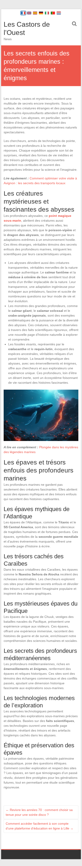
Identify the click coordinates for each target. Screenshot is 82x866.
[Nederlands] (58, 13)
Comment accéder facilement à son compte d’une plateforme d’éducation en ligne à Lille (39, 826)
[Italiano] (47, 13)
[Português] (53, 13)
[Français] (23, 13)
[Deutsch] (41, 13)
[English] (29, 13)
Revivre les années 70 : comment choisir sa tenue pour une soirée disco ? (39, 812)
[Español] (35, 13)
